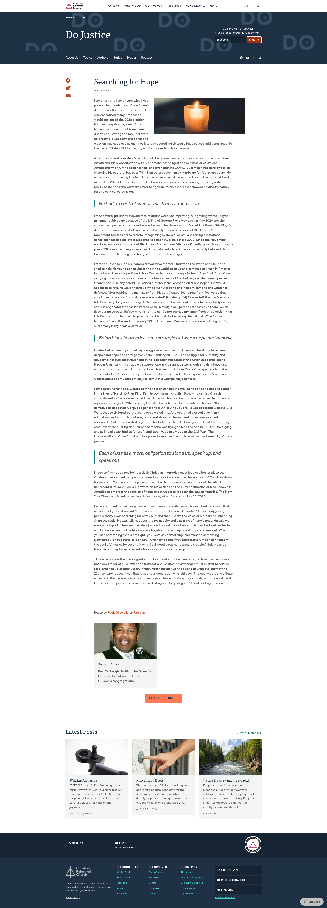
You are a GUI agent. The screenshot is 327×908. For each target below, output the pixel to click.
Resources (174, 6)
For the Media (188, 888)
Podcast (146, 57)
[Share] (68, 80)
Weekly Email (123, 872)
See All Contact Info (225, 897)
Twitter (120, 888)
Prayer (131, 57)
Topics (87, 57)
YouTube (247, 58)
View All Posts (248, 733)
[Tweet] (68, 88)
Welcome (113, 6)
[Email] (68, 95)
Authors (102, 57)
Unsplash (140, 612)
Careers (153, 893)
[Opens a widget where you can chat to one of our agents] (312, 902)
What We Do (132, 6)
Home (69, 18)
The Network (123, 877)
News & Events (195, 6)
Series (117, 57)
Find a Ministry (156, 877)
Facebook (241, 58)
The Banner (187, 872)
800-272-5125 (230, 870)
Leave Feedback (163, 697)
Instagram (253, 58)
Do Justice (81, 18)
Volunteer (154, 888)
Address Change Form (192, 877)
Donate (153, 883)
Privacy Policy (73, 897)
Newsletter (260, 58)
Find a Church (156, 872)
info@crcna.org (233, 880)
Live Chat (227, 890)
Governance (187, 893)
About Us (72, 57)
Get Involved (153, 6)
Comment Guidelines (192, 883)
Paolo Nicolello (118, 612)
